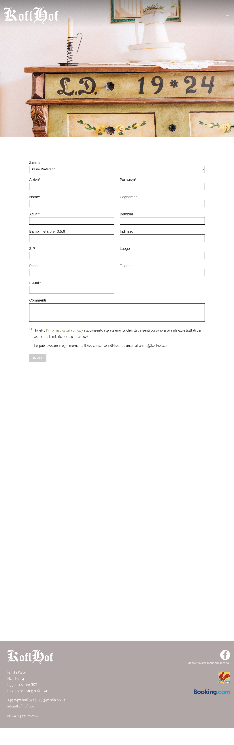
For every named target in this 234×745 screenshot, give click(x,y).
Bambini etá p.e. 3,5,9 (47, 231)
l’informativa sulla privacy (64, 330)
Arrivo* (34, 180)
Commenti (37, 300)
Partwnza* (128, 180)
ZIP (32, 249)
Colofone (30, 716)
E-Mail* (35, 283)
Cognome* (128, 197)
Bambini (126, 214)
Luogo (125, 249)
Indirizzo (126, 231)
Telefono (126, 266)
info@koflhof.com (21, 706)
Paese (34, 266)
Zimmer (35, 162)
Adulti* (34, 214)
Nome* (34, 197)
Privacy (13, 716)
